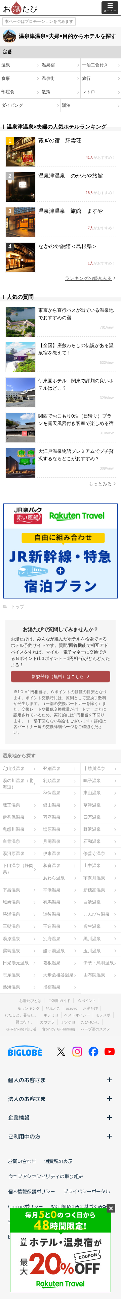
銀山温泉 (52, 805)
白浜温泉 (92, 902)
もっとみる (100, 483)
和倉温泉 (52, 865)
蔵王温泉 (11, 805)
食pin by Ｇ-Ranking (58, 1029)
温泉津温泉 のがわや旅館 (70, 176)
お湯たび (90, 1008)
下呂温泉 (11, 890)
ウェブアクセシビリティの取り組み (45, 1176)
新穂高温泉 (94, 890)
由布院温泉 (94, 974)
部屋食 (7, 91)
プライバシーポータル (86, 1191)
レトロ (88, 91)
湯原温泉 (11, 938)
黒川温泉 (92, 938)
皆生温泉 (92, 926)
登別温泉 (52, 768)
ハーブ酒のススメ (95, 1029)
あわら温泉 (54, 877)
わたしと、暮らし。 (21, 1015)
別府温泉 (52, 938)
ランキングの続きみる (88, 278)
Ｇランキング (28, 1008)
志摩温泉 (11, 974)
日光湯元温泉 (16, 962)
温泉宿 (48, 64)
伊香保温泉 (14, 817)
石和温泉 (92, 841)
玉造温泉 (52, 926)
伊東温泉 (52, 853)
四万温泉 (92, 817)
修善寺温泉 (94, 853)
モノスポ (103, 1015)
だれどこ (52, 1008)
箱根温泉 (52, 962)
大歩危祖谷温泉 (58, 974)
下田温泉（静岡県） (18, 868)
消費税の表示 (58, 1161)
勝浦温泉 (11, 914)
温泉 (5, 64)
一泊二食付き (95, 64)
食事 (5, 78)
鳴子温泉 (92, 780)
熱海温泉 (11, 987)
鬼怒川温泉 (14, 829)
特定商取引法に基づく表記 (79, 1206)
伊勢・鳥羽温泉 (98, 962)
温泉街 (48, 78)
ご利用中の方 (24, 1136)
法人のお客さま (27, 1099)
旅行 (86, 78)
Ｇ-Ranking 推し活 (21, 1029)
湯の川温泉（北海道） (18, 783)
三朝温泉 (11, 926)
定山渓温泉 (14, 768)
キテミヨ (51, 1015)
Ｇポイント (87, 1001)
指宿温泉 (52, 987)
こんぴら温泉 (96, 914)
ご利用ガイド (59, 1001)
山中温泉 (92, 865)
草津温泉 (92, 805)
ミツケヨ (68, 1022)
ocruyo (71, 1008)
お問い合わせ (22, 1161)
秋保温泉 (52, 792)
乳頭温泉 (52, 780)
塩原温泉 (52, 829)
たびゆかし (90, 1022)
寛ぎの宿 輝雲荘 (59, 140)
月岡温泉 (52, 841)
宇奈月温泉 (94, 877)
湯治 (66, 105)
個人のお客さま (27, 1080)
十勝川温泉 (94, 768)
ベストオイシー (77, 1015)
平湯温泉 (52, 890)
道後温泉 (52, 914)
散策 (46, 91)
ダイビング (12, 105)
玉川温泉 (92, 950)
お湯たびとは (30, 1001)
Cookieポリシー (25, 1206)
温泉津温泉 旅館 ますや (70, 211)
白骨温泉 (11, 841)
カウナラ (47, 1022)
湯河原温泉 (14, 853)
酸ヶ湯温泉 (54, 950)
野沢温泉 (92, 829)
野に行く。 (25, 1022)
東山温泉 (92, 792)
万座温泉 (52, 817)
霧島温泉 (11, 950)
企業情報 (19, 1117)
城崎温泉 (11, 902)
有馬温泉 (52, 902)
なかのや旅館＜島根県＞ (67, 246)
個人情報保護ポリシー (31, 1191)
